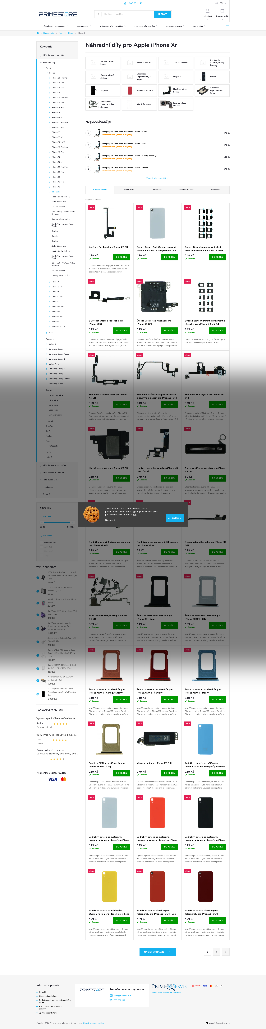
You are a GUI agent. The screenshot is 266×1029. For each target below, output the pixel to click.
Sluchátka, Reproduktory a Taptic (63, 225)
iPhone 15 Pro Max (60, 78)
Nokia (48, 452)
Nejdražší (157, 190)
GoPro (49, 431)
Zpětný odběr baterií (48, 1013)
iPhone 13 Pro (58, 127)
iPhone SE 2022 (58, 117)
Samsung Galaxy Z (57, 359)
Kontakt (42, 992)
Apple (48, 68)
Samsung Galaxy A (57, 368)
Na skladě (50, 542)
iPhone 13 (56, 132)
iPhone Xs (56, 187)
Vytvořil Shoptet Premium (219, 1023)
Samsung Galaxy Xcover (59, 354)
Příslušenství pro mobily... (54, 55)
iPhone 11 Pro (58, 172)
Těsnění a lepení (58, 206)
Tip (46, 556)
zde (134, 514)
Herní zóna (48, 487)
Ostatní (46, 494)
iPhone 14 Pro (58, 102)
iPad (51, 332)
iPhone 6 (55, 321)
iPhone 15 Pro (58, 82)
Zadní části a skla (59, 201)
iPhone (52, 73)
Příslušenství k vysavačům (54, 465)
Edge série (53, 410)
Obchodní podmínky (48, 996)
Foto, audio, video (51, 480)
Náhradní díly (49, 62)
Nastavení (110, 520)
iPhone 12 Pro (58, 152)
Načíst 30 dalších (155, 952)
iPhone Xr (56, 192)
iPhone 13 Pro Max (60, 122)
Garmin (49, 390)
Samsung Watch (56, 383)
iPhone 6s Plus (58, 306)
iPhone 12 (56, 157)
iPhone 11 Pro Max (60, 167)
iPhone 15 (56, 92)
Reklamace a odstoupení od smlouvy (51, 1007)
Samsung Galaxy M (57, 373)
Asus (48, 441)
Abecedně (215, 190)
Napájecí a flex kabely (61, 196)
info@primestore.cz (122, 995)
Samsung (50, 339)
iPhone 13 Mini (58, 137)
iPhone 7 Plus (57, 296)
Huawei (49, 421)
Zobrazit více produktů (156, 178)
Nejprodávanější (186, 190)
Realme (49, 436)
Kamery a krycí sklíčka (61, 219)
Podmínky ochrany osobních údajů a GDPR (55, 1001)
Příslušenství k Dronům (53, 472)
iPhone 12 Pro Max (60, 147)
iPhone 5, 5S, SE (59, 326)
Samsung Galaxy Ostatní (59, 378)
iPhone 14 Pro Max (60, 97)
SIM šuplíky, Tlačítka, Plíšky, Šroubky (63, 212)
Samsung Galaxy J (56, 349)
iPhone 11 (56, 177)
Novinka (48, 551)
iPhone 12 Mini (58, 162)
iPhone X (55, 282)
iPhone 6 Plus (57, 316)
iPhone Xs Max (58, 182)
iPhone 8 (55, 291)
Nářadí (49, 457)
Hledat (162, 14)
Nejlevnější (129, 190)
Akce (47, 547)
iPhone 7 (55, 301)
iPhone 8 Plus (57, 286)
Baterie (54, 236)
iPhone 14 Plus (58, 107)
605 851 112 (119, 1000)
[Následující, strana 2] (216, 952)
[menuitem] (53, 26)
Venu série (53, 405)
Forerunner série (56, 395)
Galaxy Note (54, 364)
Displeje (55, 231)
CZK (221, 3)
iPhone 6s (56, 311)
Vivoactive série (55, 415)
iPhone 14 (56, 112)
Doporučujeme (100, 190)
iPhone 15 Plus (58, 87)
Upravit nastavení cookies (93, 1023)
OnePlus (49, 426)
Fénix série (53, 400)
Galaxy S (52, 344)
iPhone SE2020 (58, 142)
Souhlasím (176, 518)
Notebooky (53, 446)
